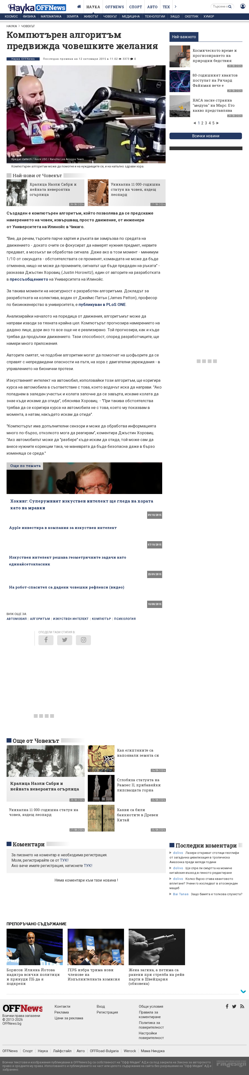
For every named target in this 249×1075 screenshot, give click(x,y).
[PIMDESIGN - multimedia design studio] (229, 1065)
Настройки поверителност (151, 1035)
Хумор (209, 16)
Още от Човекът (36, 740)
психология (125, 619)
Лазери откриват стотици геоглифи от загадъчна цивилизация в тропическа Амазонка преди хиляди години (204, 857)
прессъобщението (29, 279)
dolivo (178, 853)
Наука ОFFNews (23, 59)
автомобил (17, 619)
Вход (101, 1006)
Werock (130, 1051)
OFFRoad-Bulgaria (104, 1051)
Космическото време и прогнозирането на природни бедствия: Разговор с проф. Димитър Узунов (215, 60)
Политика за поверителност (151, 1025)
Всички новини (205, 136)
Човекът (110, 16)
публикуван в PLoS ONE (102, 304)
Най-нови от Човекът (37, 175)
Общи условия (151, 1006)
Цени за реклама (68, 1018)
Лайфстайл (62, 1051)
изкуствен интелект (71, 619)
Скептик (191, 16)
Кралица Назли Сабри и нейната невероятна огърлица (53, 189)
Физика (29, 16)
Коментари (29, 844)
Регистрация (107, 1012)
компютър (101, 619)
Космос (11, 16)
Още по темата (25, 465)
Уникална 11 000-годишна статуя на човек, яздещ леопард (135, 189)
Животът (91, 16)
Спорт (135, 7)
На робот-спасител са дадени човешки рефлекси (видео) (66, 587)
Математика (51, 16)
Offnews (114, 7)
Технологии (155, 16)
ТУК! (88, 865)
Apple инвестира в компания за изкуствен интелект (63, 527)
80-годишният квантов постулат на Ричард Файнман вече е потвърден (215, 83)
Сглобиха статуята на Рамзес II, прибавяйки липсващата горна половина (139, 787)
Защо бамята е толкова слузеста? (216, 894)
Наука (93, 7)
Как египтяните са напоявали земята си (138, 753)
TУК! (64, 860)
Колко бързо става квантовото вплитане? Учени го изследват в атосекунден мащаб (203, 883)
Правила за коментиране (150, 1014)
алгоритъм (40, 619)
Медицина (131, 16)
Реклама (61, 1012)
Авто (152, 7)
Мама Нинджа (153, 1051)
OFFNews (10, 1051)
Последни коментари (206, 845)
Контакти (62, 1006)
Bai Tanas (181, 894)
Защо (175, 16)
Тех (166, 7)
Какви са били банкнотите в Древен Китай (137, 814)
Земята (73, 16)
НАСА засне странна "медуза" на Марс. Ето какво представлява (214, 105)
